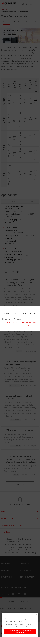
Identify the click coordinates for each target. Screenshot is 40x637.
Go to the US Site (10, 323)
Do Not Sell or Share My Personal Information (20, 631)
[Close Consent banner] (36, 614)
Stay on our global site (29, 324)
